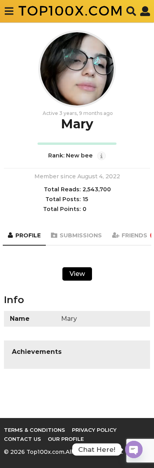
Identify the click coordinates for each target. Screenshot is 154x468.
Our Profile (66, 439)
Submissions (81, 235)
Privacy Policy (94, 430)
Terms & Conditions (34, 430)
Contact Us (22, 439)
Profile (28, 235)
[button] (9, 11)
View (77, 273)
